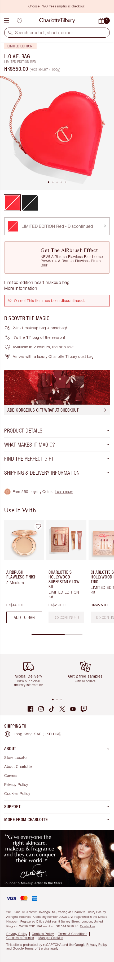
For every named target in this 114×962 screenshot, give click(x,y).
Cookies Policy (17, 793)
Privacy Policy (16, 784)
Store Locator (16, 757)
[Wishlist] (19, 20)
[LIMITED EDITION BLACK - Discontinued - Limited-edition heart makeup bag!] (30, 203)
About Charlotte (18, 766)
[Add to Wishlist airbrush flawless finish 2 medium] (38, 526)
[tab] (48, 182)
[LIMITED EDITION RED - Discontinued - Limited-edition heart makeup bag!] (12, 203)
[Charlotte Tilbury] (57, 21)
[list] (57, 133)
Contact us (87, 926)
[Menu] (6, 20)
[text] (66, 617)
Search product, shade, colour (44, 32)
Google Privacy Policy (90, 945)
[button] (10, 32)
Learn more (64, 491)
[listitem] (57, 133)
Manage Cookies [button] (50, 938)
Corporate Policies (20, 938)
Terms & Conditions (72, 934)
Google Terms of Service (31, 948)
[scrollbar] (57, 634)
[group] (22, 573)
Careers (10, 775)
